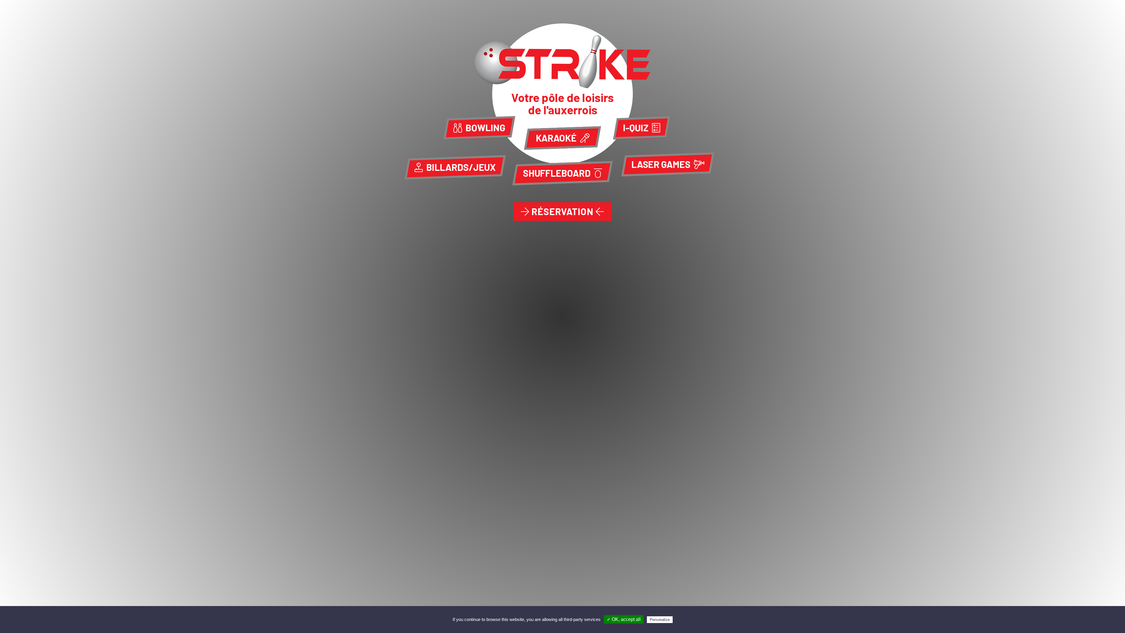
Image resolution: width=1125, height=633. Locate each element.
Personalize (660, 619)
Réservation (562, 211)
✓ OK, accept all (624, 619)
